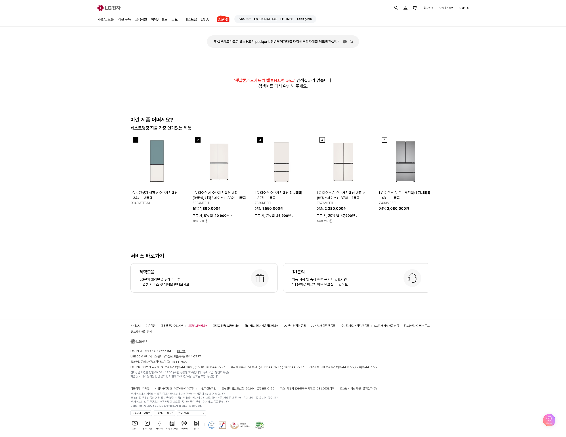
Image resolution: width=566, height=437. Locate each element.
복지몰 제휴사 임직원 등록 (354, 325)
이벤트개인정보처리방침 (226, 325)
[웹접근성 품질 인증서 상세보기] (259, 425)
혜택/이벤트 (159, 19)
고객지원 (141, 19)
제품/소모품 (105, 19)
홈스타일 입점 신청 (141, 331)
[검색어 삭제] (345, 41)
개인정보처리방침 (198, 325)
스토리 (176, 19)
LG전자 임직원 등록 (295, 325)
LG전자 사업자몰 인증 (386, 325)
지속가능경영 (446, 8)
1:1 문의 (181, 351)
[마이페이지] (405, 8)
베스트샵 (191, 19)
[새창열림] (245, 19)
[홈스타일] (221, 19)
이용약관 (150, 325)
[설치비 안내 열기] (206, 221)
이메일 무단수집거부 (172, 325)
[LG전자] (109, 8)
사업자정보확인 (207, 388)
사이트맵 (136, 325)
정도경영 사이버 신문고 (417, 325)
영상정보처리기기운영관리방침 (262, 325)
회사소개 (428, 8)
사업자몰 (464, 8)
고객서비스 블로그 (164, 413)
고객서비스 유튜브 (141, 413)
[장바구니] (414, 8)
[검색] (396, 8)
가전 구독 (124, 19)
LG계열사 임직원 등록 (323, 325)
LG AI (205, 19)
